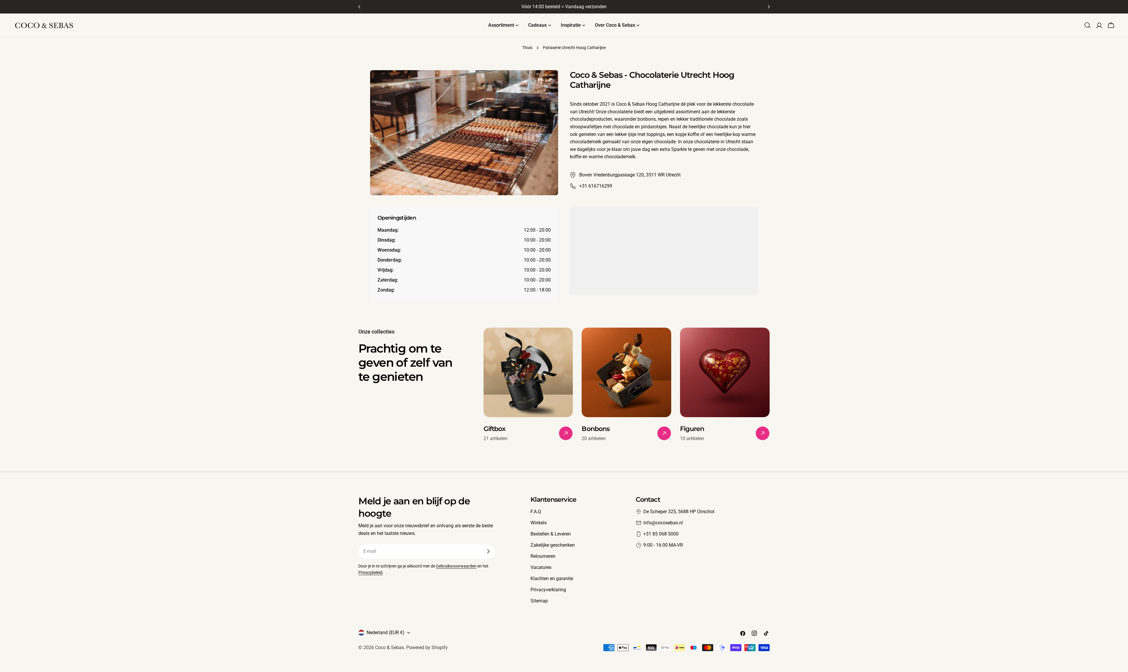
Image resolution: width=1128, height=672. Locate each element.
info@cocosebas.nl (663, 523)
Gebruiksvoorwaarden (456, 566)
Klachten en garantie (552, 578)
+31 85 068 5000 (661, 534)
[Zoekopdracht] (1087, 25)
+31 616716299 (595, 186)
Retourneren (543, 556)
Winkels (539, 523)
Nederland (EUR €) (385, 632)
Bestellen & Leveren (551, 534)
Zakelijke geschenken (553, 545)
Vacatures (541, 567)
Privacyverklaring (548, 589)
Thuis (527, 47)
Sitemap (539, 601)
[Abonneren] (488, 551)
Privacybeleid (370, 572)
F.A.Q (536, 511)
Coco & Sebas (389, 647)
